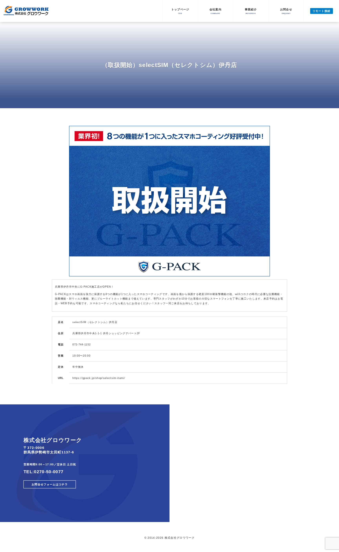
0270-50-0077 (48, 471)
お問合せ (286, 11)
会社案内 (215, 11)
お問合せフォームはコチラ (50, 484)
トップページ (180, 11)
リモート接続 (322, 11)
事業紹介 (251, 11)
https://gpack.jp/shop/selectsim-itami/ (98, 378)
